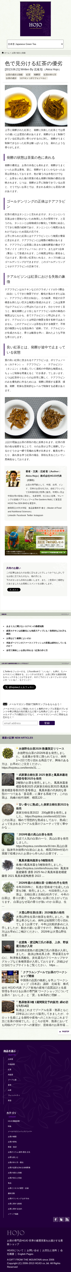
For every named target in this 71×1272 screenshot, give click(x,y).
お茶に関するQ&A (15, 1209)
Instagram (38, 515)
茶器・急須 (12, 1147)
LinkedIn (12, 515)
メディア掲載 (13, 1214)
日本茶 (10, 1059)
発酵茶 (37, 74)
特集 (9, 1126)
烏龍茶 (10, 1075)
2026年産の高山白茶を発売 (36, 834)
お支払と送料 (49, 1250)
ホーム (6, 53)
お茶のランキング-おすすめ (18, 1198)
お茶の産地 (12, 1142)
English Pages (25, 1254)
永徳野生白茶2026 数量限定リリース (41, 748)
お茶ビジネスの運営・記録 (18, 1188)
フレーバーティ (14, 1095)
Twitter (30, 515)
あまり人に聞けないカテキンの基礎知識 (25, 626)
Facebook (21, 515)
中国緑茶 (11, 1064)
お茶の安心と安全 (15, 1178)
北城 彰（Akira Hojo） (47, 69)
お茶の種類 (12, 1137)
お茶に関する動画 (15, 1204)
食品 (9, 1183)
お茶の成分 (11, 78)
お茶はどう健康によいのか (18, 638)
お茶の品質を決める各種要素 (19, 1167)
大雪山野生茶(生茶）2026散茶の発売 (41, 912)
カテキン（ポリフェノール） (33, 78)
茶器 (9, 1100)
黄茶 (9, 1085)
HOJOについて (15, 1250)
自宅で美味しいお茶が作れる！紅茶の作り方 (27, 650)
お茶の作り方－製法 (15, 1162)
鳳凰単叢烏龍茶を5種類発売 (36, 860)
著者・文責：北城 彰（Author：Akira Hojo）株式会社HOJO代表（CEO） (44, 475)
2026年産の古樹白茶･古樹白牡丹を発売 (43, 882)
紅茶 (28, 74)
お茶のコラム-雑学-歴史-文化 (19, 1152)
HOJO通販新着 (14, 1121)
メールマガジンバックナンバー (20, 1131)
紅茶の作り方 (50, 74)
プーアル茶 (12, 1080)
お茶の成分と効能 (14, 74)
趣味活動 (11, 1193)
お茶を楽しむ (13, 1157)
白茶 (9, 1090)
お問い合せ (33, 1250)
